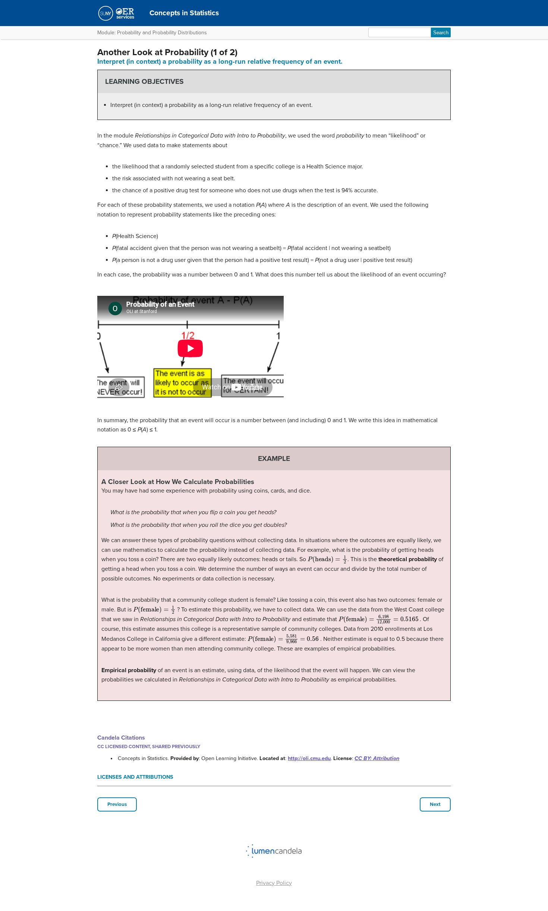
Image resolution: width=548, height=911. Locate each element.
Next (435, 804)
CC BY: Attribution (377, 758)
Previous (117, 804)
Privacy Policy (274, 883)
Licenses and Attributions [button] (135, 777)
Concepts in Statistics (184, 13)
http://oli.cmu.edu (309, 758)
